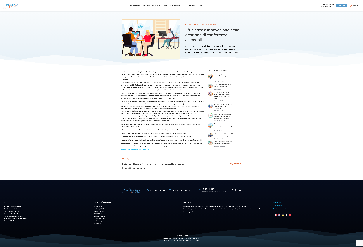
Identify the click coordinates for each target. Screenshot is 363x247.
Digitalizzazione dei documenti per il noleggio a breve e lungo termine (223, 126)
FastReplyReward (99, 216)
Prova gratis (128, 158)
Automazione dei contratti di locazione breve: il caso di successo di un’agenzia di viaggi (222, 95)
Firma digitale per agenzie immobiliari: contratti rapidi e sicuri (222, 77)
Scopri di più (187, 212)
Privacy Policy (277, 202)
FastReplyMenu (99, 211)
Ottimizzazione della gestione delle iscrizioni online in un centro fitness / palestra (223, 116)
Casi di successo (211, 24)
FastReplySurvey (99, 214)
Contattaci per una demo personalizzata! (135, 149)
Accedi (355, 6)
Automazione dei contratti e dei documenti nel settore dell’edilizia (223, 106)
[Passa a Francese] (286, 215)
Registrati (234, 163)
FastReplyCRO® (99, 206)
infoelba (185, 235)
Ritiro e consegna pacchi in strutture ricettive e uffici (222, 85)
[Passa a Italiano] (276, 215)
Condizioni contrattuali (280, 209)
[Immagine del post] (210, 76)
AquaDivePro (98, 223)
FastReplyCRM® (99, 209)
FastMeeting (98, 221)
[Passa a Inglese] (279, 215)
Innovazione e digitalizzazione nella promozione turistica (223, 142)
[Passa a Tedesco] (283, 215)
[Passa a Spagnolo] (290, 215)
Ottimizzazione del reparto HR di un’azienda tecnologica (223, 135)
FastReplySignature (100, 218)
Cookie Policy (277, 205)
